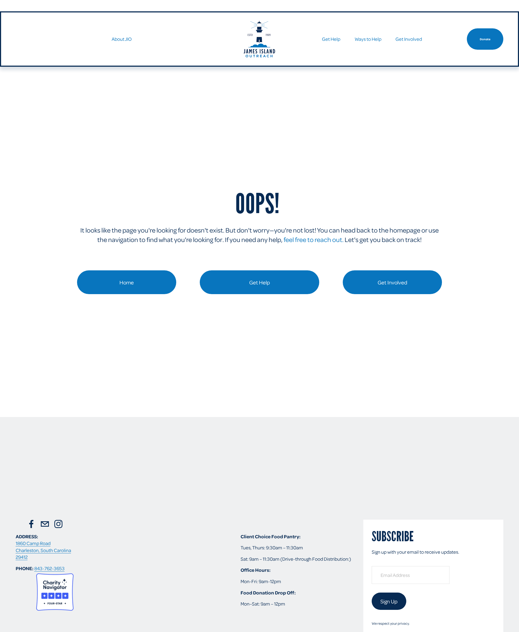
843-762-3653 (49, 568)
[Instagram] (58, 524)
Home (126, 282)
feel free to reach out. (314, 239)
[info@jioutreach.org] (45, 524)
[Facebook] (31, 524)
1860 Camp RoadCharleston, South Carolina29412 (43, 550)
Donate (485, 39)
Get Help (259, 282)
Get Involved (392, 282)
